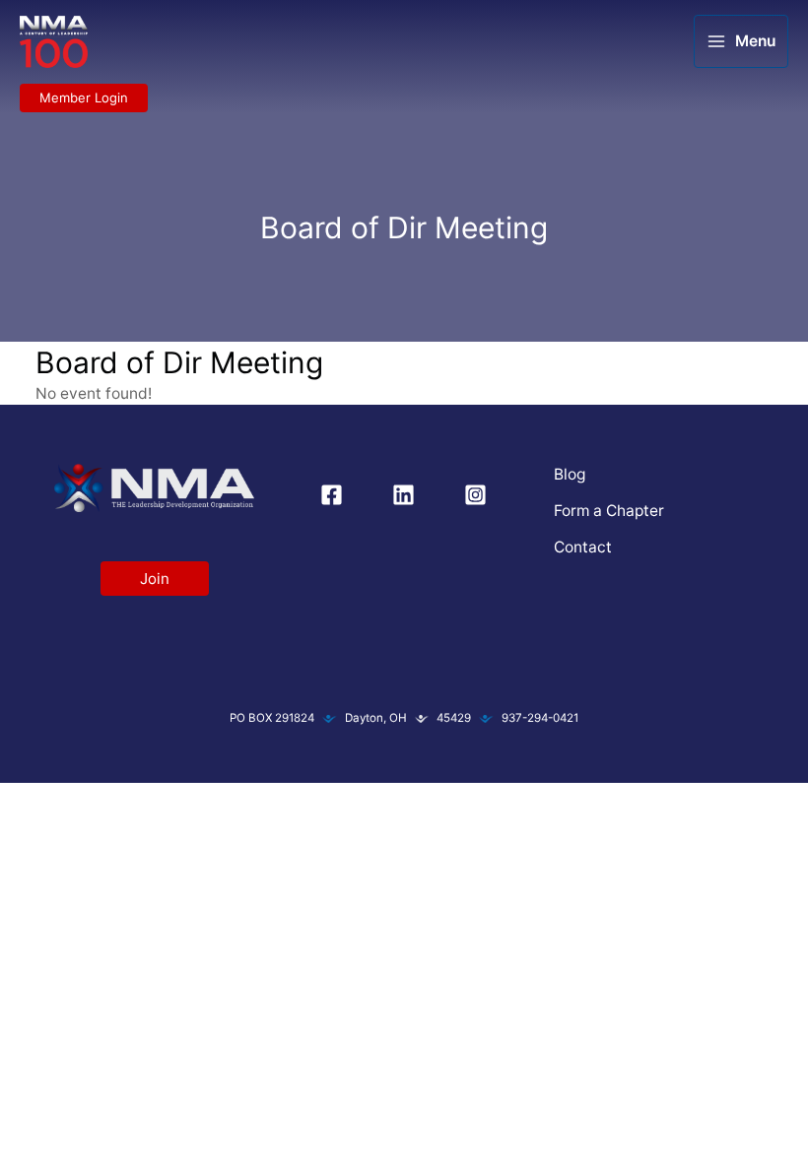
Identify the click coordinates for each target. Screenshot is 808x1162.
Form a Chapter (609, 510)
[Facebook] (331, 495)
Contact (583, 547)
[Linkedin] (403, 495)
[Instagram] (475, 495)
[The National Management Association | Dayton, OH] (54, 42)
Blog (569, 474)
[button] (84, 98)
